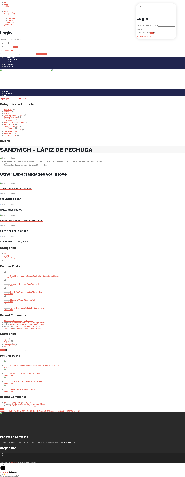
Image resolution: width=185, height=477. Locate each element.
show (2, 409)
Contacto (7, 26)
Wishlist (6, 6)
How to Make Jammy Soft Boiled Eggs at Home (28, 323)
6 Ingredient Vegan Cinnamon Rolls (28, 328)
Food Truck (8, 24)
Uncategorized (9, 259)
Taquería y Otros (10, 135)
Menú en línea (12, 15)
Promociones (9, 22)
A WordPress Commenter (13, 321)
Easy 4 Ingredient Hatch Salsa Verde (27, 326)
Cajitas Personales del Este (13, 115)
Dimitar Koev (8, 328)
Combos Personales (11, 117)
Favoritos (11, 17)
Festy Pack (8, 121)
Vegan (6, 261)
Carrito (10, 20)
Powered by (4, 472)
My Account (8, 4)
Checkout (11, 19)
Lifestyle (7, 255)
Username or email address (10, 40)
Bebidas (7, 113)
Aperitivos (7, 112)
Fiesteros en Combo (15, 130)
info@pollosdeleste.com (67, 442)
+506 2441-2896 (20, 99)
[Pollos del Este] (51, 88)
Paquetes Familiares (11, 126)
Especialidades (9, 119)
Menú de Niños (9, 124)
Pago (9, 63)
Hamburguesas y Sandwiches (14, 123)
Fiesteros (11, 128)
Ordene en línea (9, 13)
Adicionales (8, 110)
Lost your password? (7, 50)
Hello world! (28, 321)
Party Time (8, 257)
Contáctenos (8, 66)
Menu (6, 2)
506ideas (13, 462)
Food (5, 253)
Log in (15, 47)
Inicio (6, 11)
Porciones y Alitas (10, 132)
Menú (5, 95)
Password (4, 43)
